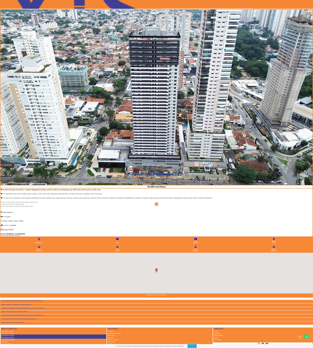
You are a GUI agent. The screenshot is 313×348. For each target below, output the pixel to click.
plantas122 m (274, 241)
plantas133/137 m (39, 250)
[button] (2, 97)
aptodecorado (195, 241)
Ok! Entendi (192, 346)
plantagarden (117, 250)
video (117, 242)
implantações (39, 242)
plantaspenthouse (274, 250)
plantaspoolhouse (196, 250)
